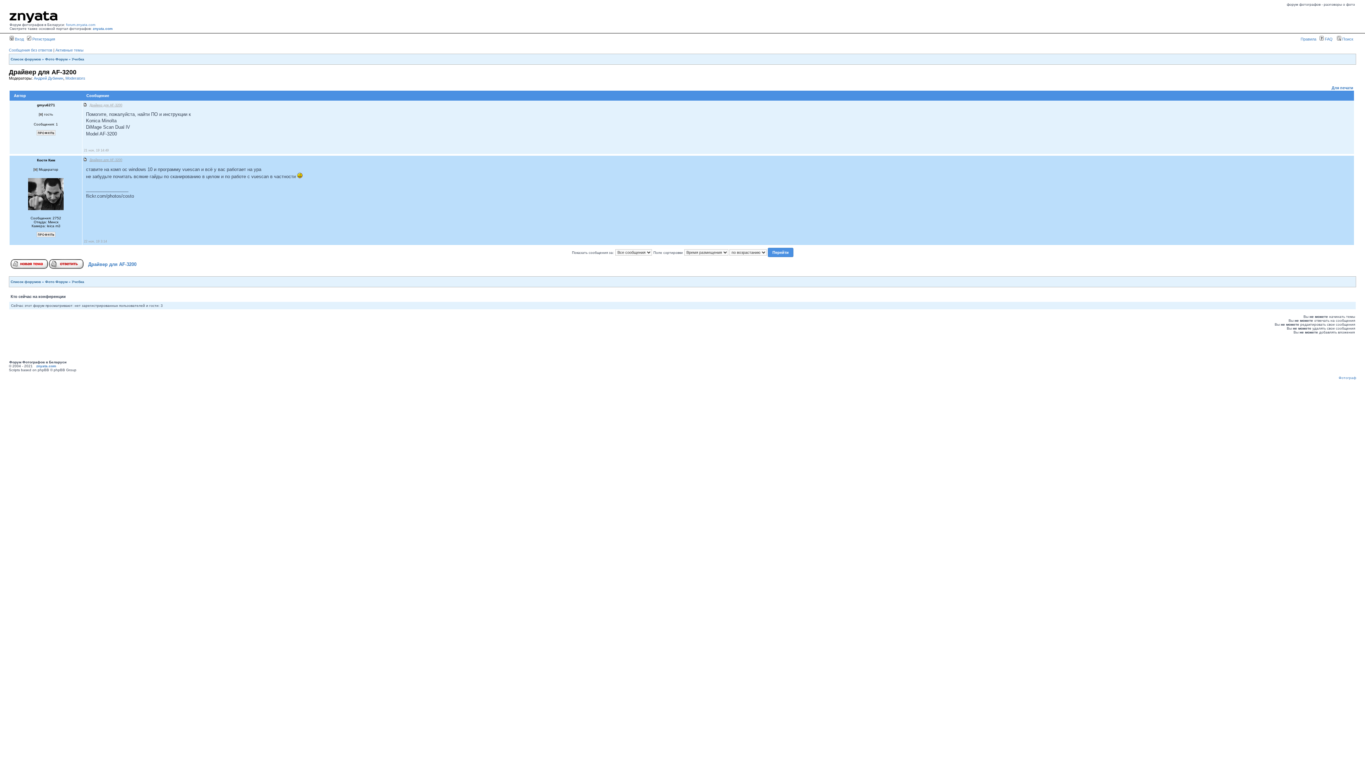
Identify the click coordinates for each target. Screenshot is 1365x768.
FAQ (1328, 39)
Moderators (75, 78)
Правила (1308, 39)
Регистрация (43, 39)
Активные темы (69, 50)
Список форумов (26, 59)
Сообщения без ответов (30, 50)
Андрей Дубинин (48, 78)
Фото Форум (56, 59)
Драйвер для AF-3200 (112, 264)
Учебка (78, 59)
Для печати (1342, 88)
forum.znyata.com (80, 25)
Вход (19, 39)
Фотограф (1347, 378)
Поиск (1347, 39)
